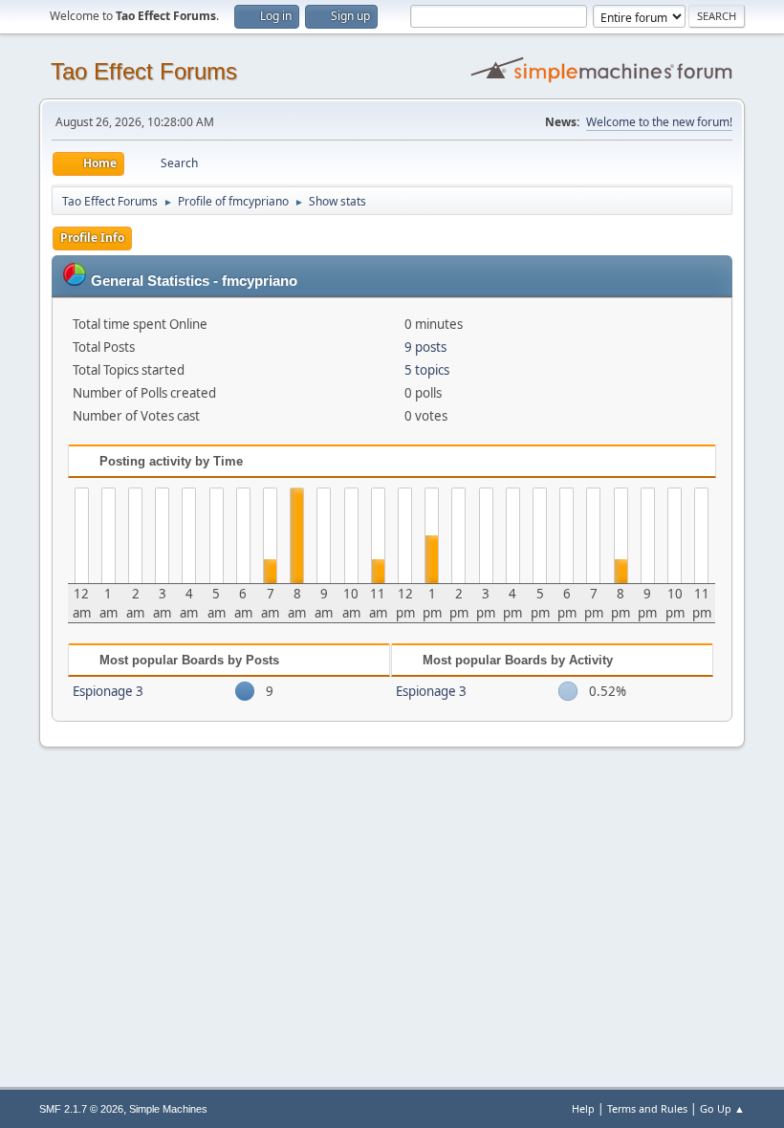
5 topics (426, 370)
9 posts (425, 347)
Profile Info (92, 237)
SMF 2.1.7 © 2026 (81, 1109)
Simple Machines (168, 1109)
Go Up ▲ (722, 1108)
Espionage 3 (108, 691)
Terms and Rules (647, 1108)
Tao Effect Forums (144, 71)
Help (583, 1108)
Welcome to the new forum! (659, 122)
